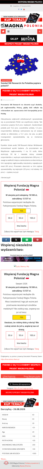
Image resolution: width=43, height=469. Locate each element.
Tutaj (37, 231)
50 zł (21, 218)
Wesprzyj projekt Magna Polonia (21, 43)
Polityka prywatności (32, 463)
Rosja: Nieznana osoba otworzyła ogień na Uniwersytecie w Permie (32, 376)
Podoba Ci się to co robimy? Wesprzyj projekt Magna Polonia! (21, 92)
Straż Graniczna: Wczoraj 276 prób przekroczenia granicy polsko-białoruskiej (11, 376)
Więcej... (4, 459)
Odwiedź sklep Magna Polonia (21, 38)
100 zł (32, 218)
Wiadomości (6, 80)
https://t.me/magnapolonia (23, 388)
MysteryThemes (25, 466)
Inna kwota (21, 225)
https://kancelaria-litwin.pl (10, 359)
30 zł (10, 218)
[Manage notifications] (6, 463)
